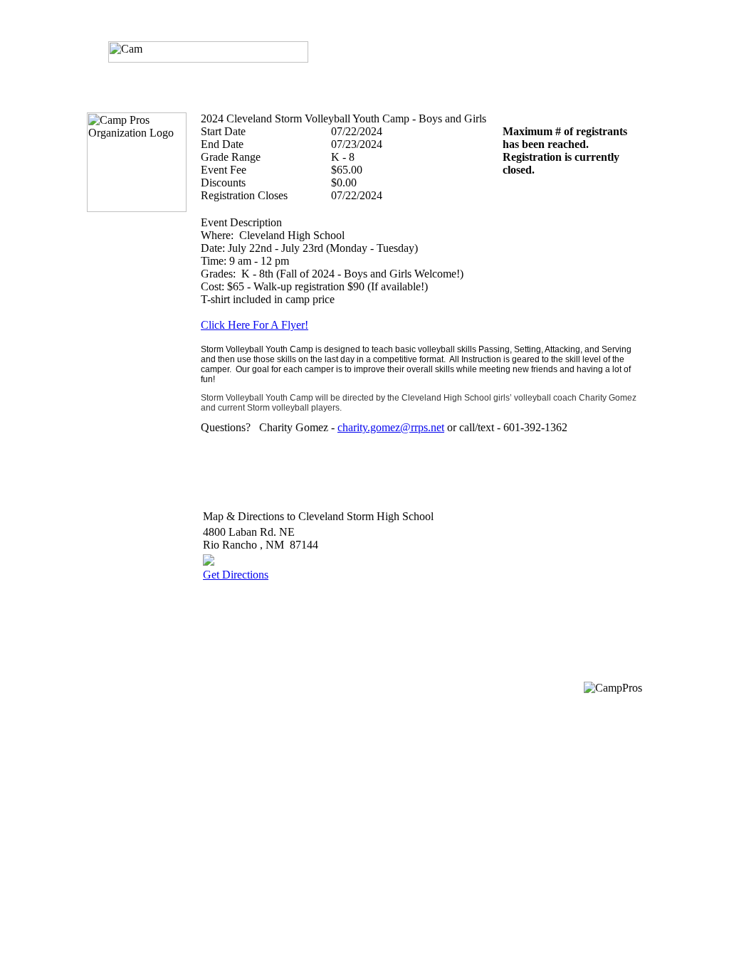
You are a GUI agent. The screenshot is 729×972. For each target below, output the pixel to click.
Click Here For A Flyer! (254, 325)
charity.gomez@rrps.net (390, 427)
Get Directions (235, 575)
